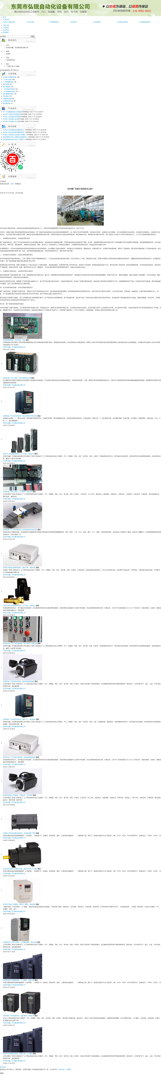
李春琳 (68, 1069)
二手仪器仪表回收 (122, 22)
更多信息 (3, 1067)
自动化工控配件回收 (9, 77)
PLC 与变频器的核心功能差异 (12, 112)
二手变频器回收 (53, 22)
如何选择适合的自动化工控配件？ (14, 139)
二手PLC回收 (30, 22)
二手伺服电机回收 (144, 22)
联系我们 (6, 32)
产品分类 (6, 25)
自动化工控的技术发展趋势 (12, 114)
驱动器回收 (6, 103)
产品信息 (6, 20)
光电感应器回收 (8, 101)
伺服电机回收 (7, 99)
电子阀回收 (97, 22)
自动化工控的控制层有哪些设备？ (14, 132)
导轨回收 (6, 96)
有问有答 (6, 30)
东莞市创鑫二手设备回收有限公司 (14, 347)
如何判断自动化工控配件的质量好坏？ (15, 137)
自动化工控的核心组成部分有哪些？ (15, 135)
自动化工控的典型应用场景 (12, 117)
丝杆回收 (74, 22)
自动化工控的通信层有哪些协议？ (14, 130)
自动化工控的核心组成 (10, 119)
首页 (4, 17)
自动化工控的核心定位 (10, 121)
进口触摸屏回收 (8, 94)
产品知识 (6, 28)
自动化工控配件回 (9, 22)
